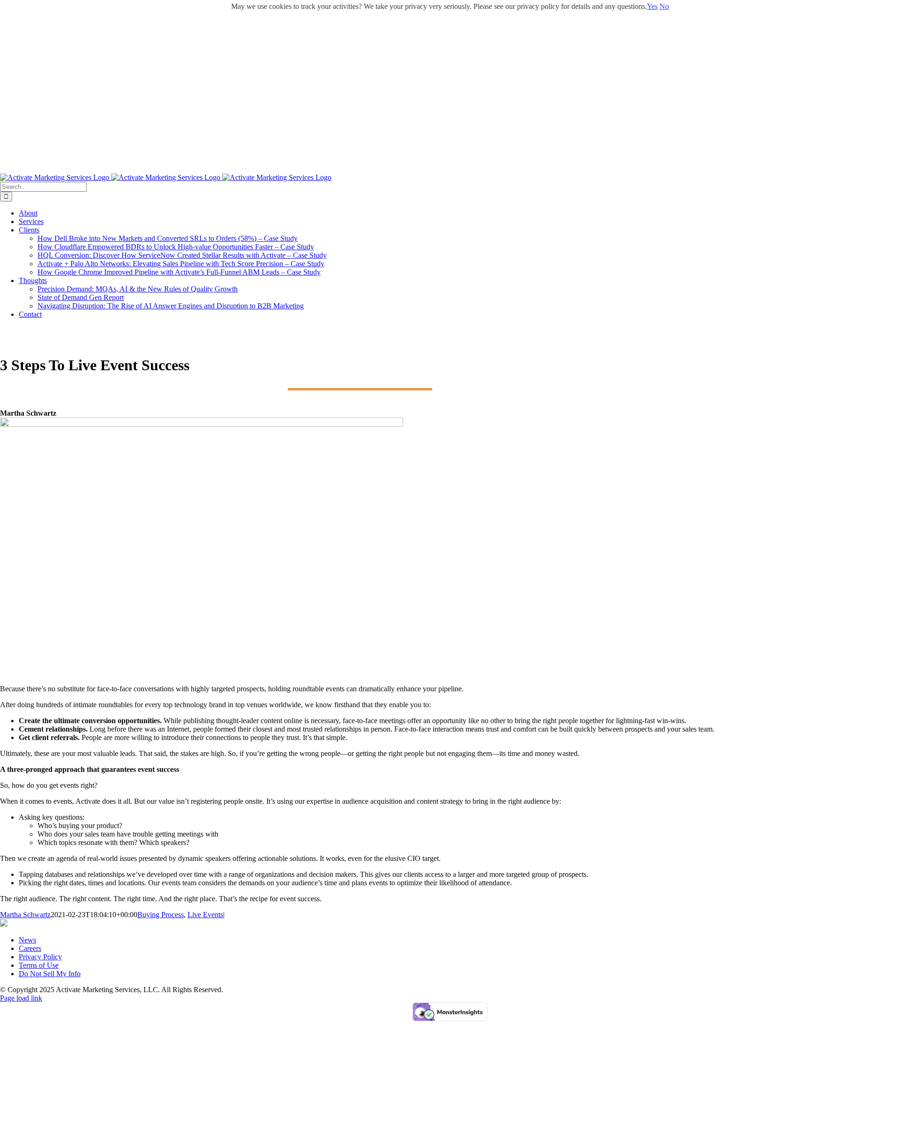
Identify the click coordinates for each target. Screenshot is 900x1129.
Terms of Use (39, 965)
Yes (652, 6)
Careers (30, 948)
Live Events (205, 915)
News (27, 940)
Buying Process (160, 915)
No (664, 6)
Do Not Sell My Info (50, 974)
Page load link (21, 998)
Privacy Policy (40, 957)
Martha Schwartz (25, 915)
